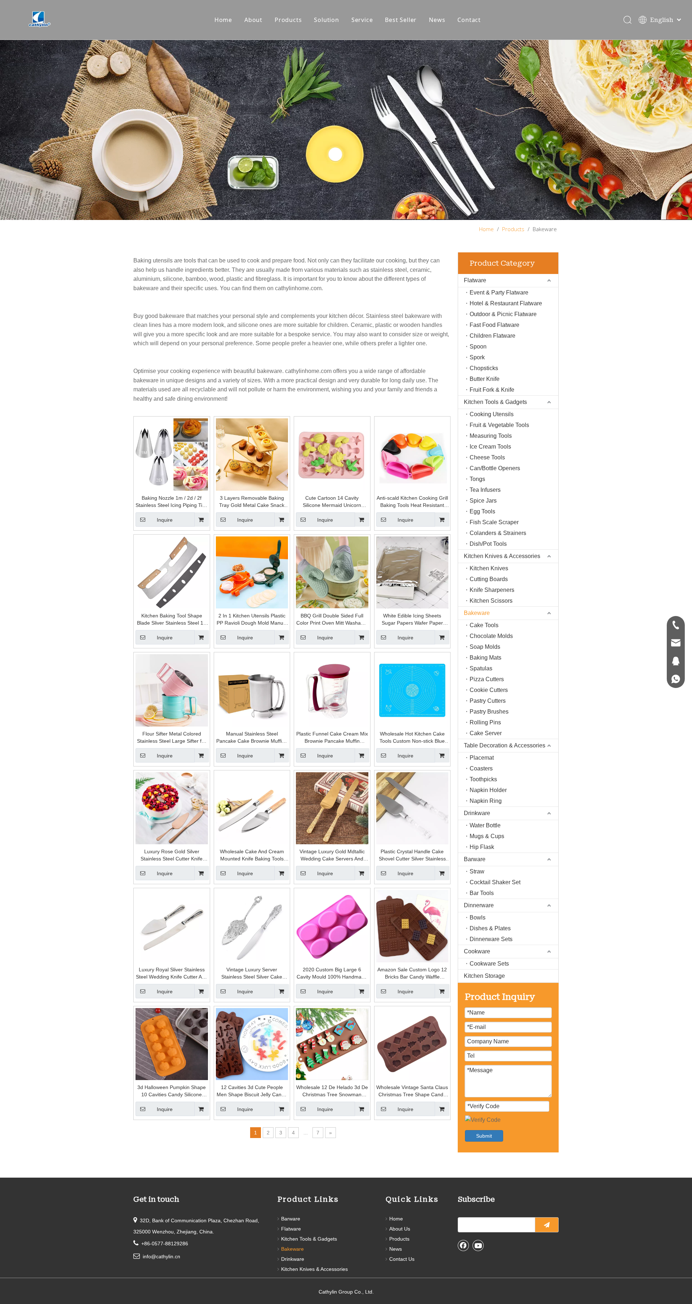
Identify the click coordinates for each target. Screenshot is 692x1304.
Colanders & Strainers (498, 533)
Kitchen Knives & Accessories (502, 556)
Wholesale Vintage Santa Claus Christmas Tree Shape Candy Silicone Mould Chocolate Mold (412, 1091)
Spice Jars (483, 501)
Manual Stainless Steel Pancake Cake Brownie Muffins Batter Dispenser (251, 738)
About (253, 20)
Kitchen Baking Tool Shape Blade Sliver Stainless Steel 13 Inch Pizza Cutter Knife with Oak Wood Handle (171, 619)
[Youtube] (478, 1245)
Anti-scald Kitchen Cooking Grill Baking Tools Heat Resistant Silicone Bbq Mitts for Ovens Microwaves (412, 502)
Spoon (478, 346)
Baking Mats (485, 658)
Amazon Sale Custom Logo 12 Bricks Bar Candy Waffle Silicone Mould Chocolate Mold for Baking (412, 973)
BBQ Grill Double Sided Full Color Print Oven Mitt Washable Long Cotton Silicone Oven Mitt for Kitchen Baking (332, 619)
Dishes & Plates (490, 928)
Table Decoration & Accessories (504, 745)
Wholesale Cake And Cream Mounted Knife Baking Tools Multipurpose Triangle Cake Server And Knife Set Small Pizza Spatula (252, 855)
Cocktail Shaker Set (495, 882)
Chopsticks (484, 368)
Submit (484, 1136)
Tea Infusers (485, 490)
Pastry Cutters (488, 701)
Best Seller (401, 20)
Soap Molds (485, 647)
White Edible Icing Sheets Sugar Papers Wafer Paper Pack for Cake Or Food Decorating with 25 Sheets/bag (412, 619)
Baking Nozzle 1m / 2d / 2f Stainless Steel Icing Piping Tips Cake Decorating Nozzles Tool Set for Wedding (172, 502)
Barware (474, 859)
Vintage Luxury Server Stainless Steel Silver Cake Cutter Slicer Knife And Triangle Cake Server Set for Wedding (251, 973)
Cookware (477, 951)
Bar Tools (482, 893)
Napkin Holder (488, 790)
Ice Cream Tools (490, 447)
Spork (477, 357)
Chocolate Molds (491, 636)
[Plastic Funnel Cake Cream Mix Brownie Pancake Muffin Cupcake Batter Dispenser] (332, 690)
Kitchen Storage (484, 976)
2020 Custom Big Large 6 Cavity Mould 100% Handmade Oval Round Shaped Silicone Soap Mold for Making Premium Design (332, 973)
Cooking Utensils (492, 414)
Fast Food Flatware (494, 325)
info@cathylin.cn (161, 1256)
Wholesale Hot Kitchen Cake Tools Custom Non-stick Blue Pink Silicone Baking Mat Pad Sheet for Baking (412, 738)
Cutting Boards (489, 579)
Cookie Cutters (489, 690)
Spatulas (481, 668)
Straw (477, 871)
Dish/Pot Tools (488, 544)
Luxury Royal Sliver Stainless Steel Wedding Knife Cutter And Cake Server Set (172, 973)
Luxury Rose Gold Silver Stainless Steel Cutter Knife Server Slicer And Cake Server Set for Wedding (171, 855)
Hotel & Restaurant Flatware (506, 303)
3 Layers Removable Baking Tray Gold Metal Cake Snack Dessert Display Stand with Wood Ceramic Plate (251, 502)
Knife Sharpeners (492, 590)
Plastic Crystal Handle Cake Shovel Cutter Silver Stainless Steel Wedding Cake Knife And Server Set (412, 855)
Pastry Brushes (489, 712)
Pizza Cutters (487, 679)
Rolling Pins (485, 722)
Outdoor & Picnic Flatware (503, 314)
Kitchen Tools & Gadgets (495, 402)
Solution (326, 20)
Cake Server (486, 733)
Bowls (477, 917)
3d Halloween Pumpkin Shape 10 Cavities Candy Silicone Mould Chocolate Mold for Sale (172, 1091)
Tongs (477, 479)
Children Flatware (492, 336)
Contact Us (401, 1259)
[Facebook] (463, 1245)
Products (288, 20)
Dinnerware (479, 905)
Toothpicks (483, 779)
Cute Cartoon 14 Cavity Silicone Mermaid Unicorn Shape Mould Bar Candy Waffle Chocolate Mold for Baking (332, 502)
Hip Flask (482, 847)
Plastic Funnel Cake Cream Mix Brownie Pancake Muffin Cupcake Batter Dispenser (332, 738)
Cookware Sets (489, 964)
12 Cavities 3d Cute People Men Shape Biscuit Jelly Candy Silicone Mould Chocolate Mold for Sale (252, 1091)
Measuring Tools (491, 436)
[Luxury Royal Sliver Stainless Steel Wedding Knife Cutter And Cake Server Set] (172, 925)
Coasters (481, 768)
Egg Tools (482, 511)
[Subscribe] (547, 1224)
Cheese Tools (487, 457)
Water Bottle (485, 825)
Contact (469, 20)
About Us (399, 1229)
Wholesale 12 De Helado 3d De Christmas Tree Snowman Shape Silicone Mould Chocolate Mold (332, 1091)
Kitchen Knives (489, 568)
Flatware (475, 280)
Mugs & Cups (487, 836)
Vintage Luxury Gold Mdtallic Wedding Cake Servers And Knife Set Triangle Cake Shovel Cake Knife (332, 855)
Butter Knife (485, 379)
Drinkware (477, 813)
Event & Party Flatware (499, 292)
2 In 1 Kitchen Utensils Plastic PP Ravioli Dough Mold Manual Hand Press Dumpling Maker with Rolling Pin (252, 619)
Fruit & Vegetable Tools (499, 425)
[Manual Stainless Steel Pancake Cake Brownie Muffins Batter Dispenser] (252, 690)
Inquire (165, 520)
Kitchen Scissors (491, 601)
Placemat (482, 758)
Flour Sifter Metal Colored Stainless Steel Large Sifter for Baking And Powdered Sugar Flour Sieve (171, 738)
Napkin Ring (486, 801)
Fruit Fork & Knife (492, 390)
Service (362, 20)
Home (223, 20)
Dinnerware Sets (491, 939)
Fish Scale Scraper (494, 522)
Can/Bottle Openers (495, 468)
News (437, 20)
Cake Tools (484, 625)
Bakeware (477, 613)
